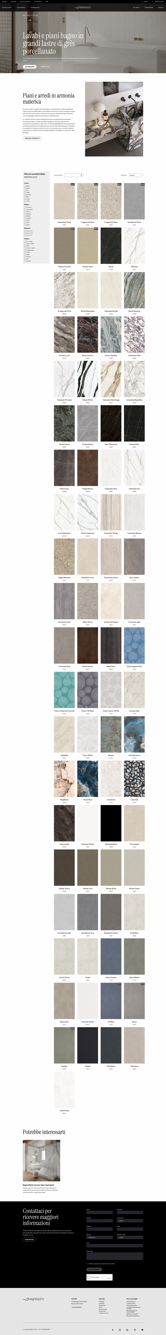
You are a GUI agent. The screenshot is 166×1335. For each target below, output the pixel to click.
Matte (28, 254)
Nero (27, 197)
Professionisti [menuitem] (35, 7)
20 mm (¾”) (29, 233)
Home (24, 15)
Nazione (88, 1234)
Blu (27, 190)
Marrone (28, 194)
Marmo (28, 211)
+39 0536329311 (76, 1307)
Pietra (27, 222)
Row (27, 259)
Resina (28, 224)
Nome (88, 1209)
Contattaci (45, 67)
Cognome (119, 1209)
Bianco (28, 188)
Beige (27, 186)
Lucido (28, 252)
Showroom (102, 1311)
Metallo (28, 216)
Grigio (28, 192)
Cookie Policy (131, 1303)
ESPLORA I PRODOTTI (32, 138)
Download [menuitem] (13, 1)
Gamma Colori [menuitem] (6, 7)
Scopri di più (29, 67)
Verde (28, 201)
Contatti (101, 1303)
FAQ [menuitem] (47, 1)
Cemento (28, 207)
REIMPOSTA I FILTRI (30, 177)
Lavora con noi (103, 1313)
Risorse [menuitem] (160, 7)
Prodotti (101, 1301)
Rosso (28, 199)
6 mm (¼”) (29, 235)
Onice (27, 220)
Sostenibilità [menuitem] (149, 7)
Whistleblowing (132, 1305)
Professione (120, 1218)
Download (102, 1305)
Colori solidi (29, 209)
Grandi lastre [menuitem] (21, 7)
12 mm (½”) (29, 231)
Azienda (88, 1218)
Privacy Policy (131, 1301)
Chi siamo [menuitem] (136, 7)
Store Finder (103, 1309)
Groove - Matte (30, 248)
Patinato (28, 256)
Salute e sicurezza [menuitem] (25, 1)
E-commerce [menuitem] (38, 1)
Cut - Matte (29, 241)
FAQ (100, 1307)
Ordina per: (124, 175)
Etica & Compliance (133, 1316)
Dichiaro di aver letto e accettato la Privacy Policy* (102, 1264)
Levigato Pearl (30, 250)
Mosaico (28, 218)
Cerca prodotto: (58, 175)
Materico (28, 214)
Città (87, 1243)
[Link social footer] (112, 1330)
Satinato (28, 261)
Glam (27, 246)
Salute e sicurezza (132, 1314)
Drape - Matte (30, 243)
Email (118, 1226)
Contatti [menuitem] (4, 1)
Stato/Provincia (121, 1234)
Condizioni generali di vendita (133, 1307)
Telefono (88, 1226)
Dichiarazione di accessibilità (132, 1311)
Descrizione (89, 1251)
